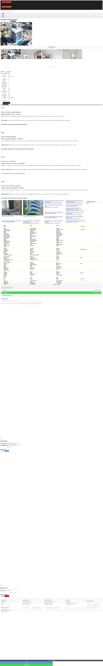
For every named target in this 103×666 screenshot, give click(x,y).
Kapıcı (31, 250)
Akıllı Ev (57, 228)
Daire (3, 17)
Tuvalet (57, 259)
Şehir (57, 278)
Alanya (1, 73)
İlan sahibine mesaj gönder (6, 295)
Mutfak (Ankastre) (33, 240)
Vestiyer (5, 244)
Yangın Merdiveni (59, 253)
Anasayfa (3, 13)
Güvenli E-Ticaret (4, 609)
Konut (3, 15)
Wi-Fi (31, 244)
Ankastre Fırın (33, 230)
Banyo (57, 256)
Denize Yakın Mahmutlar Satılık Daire (29, 216)
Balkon (5, 231)
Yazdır (8, 21)
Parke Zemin (6, 242)
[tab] (4, 106)
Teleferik (5, 275)
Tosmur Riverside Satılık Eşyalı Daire (50, 213)
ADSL (5, 228)
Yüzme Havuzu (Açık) (8, 254)
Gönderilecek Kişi (5, 445)
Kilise (31, 265)
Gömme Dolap (6, 235)
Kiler (31, 238)
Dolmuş (57, 271)
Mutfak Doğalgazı (7, 241)
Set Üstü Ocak (6, 243)
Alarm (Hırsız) (6, 229)
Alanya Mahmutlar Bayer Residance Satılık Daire (73, 218)
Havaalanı (6, 272)
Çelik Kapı (32, 245)
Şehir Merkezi (6, 270)
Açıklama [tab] (6, 103)
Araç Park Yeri (6, 256)
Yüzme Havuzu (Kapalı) (34, 254)
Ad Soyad (3, 590)
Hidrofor (58, 248)
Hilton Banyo (58, 235)
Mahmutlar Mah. (7, 73)
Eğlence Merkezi (33, 264)
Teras (57, 243)
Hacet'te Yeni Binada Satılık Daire (71, 206)
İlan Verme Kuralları (26, 603)
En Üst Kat (58, 281)
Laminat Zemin (33, 239)
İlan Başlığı (3, 443)
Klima (57, 238)
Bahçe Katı (6, 281)
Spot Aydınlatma (33, 243)
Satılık (3, 16)
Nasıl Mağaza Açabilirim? (48, 604)
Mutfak (5, 258)
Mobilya (5, 240)
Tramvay (31, 275)
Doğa (57, 277)
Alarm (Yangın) (33, 229)
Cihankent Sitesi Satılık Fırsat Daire (7, 216)
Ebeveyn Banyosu (59, 233)
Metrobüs (58, 272)
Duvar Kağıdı (6, 233)
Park (57, 258)
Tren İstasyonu (59, 275)
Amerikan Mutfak (7, 230)
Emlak (3, 14)
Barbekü (31, 231)
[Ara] (6, 12)
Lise (57, 265)
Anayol (5, 271)
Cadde (31, 271)
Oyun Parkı (32, 251)
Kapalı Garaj (6, 250)
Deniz (31, 277)
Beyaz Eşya (58, 231)
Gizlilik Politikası (4, 611)
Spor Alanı (32, 252)
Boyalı (5, 232)
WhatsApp (26, 664)
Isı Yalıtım (5, 249)
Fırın (31, 234)
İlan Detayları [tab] (6, 102)
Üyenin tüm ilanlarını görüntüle (7, 287)
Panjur (57, 241)
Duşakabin (32, 233)
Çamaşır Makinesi (59, 244)
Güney (57, 225)
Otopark (5, 251)
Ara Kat (5, 280)
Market (5, 266)
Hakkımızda (3, 601)
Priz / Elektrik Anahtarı (8, 259)
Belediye (31, 262)
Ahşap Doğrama (33, 228)
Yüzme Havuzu (6, 260)
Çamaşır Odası (6, 245)
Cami (57, 262)
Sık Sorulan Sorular (69, 604)
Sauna (31, 242)
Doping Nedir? (68, 601)
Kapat (2, 450)
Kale (4, 277)
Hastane (58, 264)
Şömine (5, 246)
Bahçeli (31, 281)
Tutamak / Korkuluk (34, 259)
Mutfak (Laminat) (59, 240)
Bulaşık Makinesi (33, 232)
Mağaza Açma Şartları (48, 603)
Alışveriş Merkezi (7, 262)
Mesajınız (3, 449)
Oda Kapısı (32, 258)
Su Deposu (58, 252)
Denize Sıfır (32, 263)
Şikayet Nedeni (4, 594)
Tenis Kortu (6, 253)
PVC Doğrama (32, 241)
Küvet (5, 239)
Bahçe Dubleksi (59, 280)
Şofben (57, 245)
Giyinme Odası (59, 234)
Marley (57, 239)
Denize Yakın (58, 263)
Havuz (31, 278)
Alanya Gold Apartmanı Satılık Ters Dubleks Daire (74, 214)
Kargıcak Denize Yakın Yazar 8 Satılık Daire (51, 207)
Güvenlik (31, 248)
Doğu (31, 225)
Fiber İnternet (6, 234)
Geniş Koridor (6, 257)
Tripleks (5, 284)
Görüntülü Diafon (33, 235)
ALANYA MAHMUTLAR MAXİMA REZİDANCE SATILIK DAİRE (75, 210)
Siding (5, 252)
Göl (4, 278)
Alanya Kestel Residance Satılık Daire (50, 217)
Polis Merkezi (59, 266)
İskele (5, 276)
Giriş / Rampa (32, 257)
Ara (26, 662)
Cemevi (5, 263)
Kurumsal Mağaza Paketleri (49, 601)
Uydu (31, 253)
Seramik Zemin (59, 242)
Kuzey (5, 226)
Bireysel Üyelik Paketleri (27, 601)
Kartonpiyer (6, 238)
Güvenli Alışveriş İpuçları (5, 610)
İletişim (2, 604)
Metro (31, 272)
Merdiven (58, 257)
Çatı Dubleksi (32, 284)
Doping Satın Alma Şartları (71, 603)
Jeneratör (32, 249)
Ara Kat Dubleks (33, 280)
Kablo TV (58, 249)
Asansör (58, 230)
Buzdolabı (58, 232)
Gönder (6, 450)
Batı (4, 225)
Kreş (57, 250)
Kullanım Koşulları (26, 604)
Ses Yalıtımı (58, 251)
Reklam (2, 603)
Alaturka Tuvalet (59, 229)
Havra (5, 265)
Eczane (5, 264)
